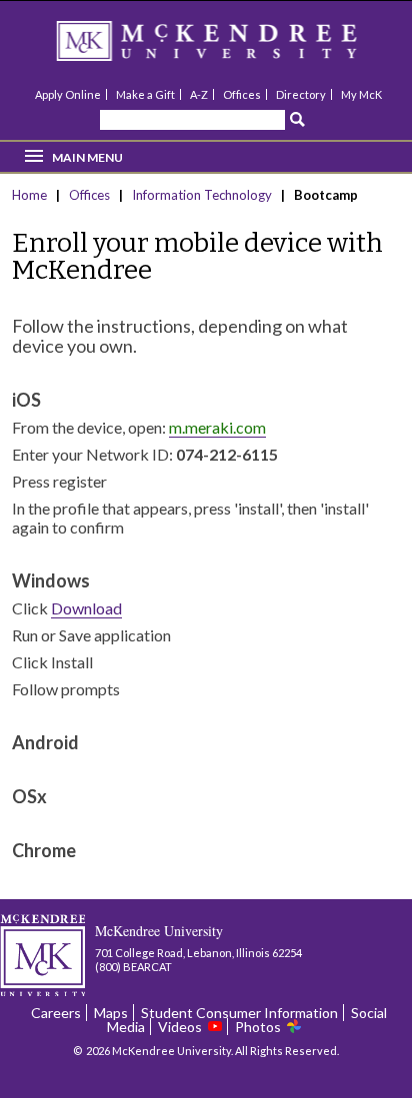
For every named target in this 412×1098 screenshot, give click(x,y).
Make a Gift (145, 94)
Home (31, 195)
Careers (56, 1012)
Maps (111, 1012)
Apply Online (68, 94)
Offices (242, 94)
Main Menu (87, 157)
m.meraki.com (217, 427)
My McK (361, 94)
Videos (180, 1026)
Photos (258, 1026)
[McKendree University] (233, 47)
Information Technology (203, 195)
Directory (301, 94)
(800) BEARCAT (133, 966)
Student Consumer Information (239, 1012)
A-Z (199, 94)
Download (86, 607)
